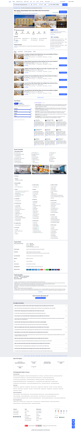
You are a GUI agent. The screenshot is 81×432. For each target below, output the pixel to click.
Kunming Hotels (15, 390)
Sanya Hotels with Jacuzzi (17, 403)
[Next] (66, 169)
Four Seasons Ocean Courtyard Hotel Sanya (19, 379)
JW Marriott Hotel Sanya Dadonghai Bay (19, 375)
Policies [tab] (34, 51)
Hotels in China (32, 355)
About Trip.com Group (28, 420)
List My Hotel (38, 415)
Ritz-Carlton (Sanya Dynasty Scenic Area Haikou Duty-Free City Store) (31, 10)
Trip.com (25, 355)
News (25, 412)
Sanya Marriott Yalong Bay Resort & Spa (48, 377)
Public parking (52, 152)
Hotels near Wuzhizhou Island (25, 394)
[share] (73, 423)
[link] (63, 1)
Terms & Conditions (27, 415)
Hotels (10, 1)
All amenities (16, 42)
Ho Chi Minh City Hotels (36, 388)
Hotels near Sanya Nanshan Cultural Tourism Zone (37, 394)
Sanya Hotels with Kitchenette (45, 401)
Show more (15, 47)
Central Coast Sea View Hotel (46, 383)
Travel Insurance (47, 1)
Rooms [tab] (15, 51)
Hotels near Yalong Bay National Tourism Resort (52, 394)
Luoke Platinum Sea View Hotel (48, 375)
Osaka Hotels (31, 388)
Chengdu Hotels (26, 388)
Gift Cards (41, 1)
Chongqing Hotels (49, 388)
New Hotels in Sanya (30, 401)
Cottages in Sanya (16, 401)
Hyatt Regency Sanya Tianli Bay (40, 379)
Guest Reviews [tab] (20, 51)
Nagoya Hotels (61, 388)
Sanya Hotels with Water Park (36, 403)
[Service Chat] (73, 426)
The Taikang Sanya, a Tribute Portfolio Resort (19, 383)
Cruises (37, 1)
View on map (52, 48)
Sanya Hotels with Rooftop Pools (26, 403)
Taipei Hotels (15, 388)
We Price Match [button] (56, 12)
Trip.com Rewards (38, 412)
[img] (24, 21)
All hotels (37, 417)
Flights (14, 1)
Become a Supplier (39, 418)
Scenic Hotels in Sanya (36, 401)
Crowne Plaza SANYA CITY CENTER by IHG (19, 377)
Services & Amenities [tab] (28, 51)
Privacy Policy (27, 417)
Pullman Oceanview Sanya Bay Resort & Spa (32, 375)
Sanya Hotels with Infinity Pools (54, 401)
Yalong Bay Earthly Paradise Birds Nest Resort (19, 381)
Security (37, 420)
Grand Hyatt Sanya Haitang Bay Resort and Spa (34, 383)
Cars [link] (34, 1)
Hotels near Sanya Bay (16, 394)
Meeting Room (17, 158)
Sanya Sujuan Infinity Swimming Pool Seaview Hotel (34, 377)
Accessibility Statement (28, 418)
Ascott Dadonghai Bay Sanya (55, 383)
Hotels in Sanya (43, 355)
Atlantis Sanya (41, 375)
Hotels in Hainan (38, 355)
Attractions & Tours (19, 1)
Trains (31, 1)
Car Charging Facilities (18, 154)
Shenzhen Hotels (20, 388)
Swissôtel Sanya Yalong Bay (31, 379)
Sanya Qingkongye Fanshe (31, 381)
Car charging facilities (18, 194)
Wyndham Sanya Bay (54, 381)
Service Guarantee (16, 412)
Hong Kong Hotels (55, 388)
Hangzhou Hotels (43, 388)
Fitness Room (35, 152)
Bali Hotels (20, 390)
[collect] (73, 420)
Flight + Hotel (26, 1)
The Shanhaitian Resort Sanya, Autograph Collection (43, 381)
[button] (51, 1)
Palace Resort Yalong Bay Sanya (49, 379)
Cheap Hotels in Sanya (22, 401)
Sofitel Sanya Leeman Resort (58, 375)
